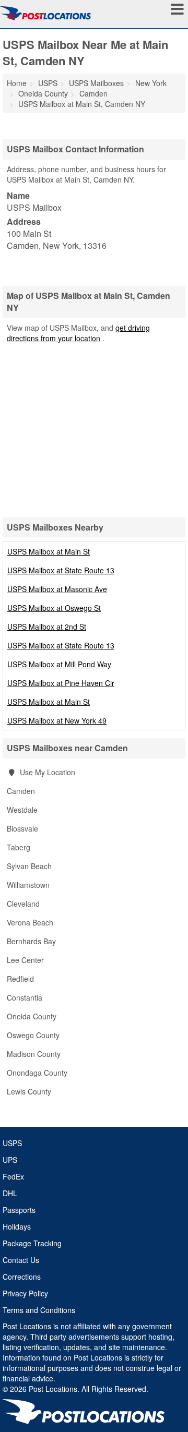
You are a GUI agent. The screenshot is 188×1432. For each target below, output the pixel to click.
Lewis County (29, 1091)
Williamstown (28, 885)
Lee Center (25, 960)
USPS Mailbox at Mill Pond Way (59, 664)
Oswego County (33, 1035)
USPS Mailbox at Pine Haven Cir (60, 683)
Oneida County (31, 1016)
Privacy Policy (25, 1293)
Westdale (22, 809)
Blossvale (22, 828)
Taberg (18, 847)
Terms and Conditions (39, 1310)
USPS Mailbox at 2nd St (46, 626)
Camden (21, 791)
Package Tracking (32, 1243)
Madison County (34, 1054)
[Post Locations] (45, 13)
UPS (10, 1159)
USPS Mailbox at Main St (48, 551)
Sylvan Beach (29, 866)
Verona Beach (30, 922)
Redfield (20, 978)
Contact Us (21, 1260)
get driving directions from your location (78, 332)
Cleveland (23, 903)
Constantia (24, 997)
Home (17, 83)
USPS (12, 1143)
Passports (19, 1210)
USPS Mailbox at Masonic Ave (57, 589)
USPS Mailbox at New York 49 (57, 720)
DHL (10, 1193)
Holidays (17, 1226)
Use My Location (46, 772)
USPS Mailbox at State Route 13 (60, 570)
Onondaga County (37, 1072)
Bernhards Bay (31, 941)
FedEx (13, 1176)
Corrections (22, 1276)
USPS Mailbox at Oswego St (54, 608)
